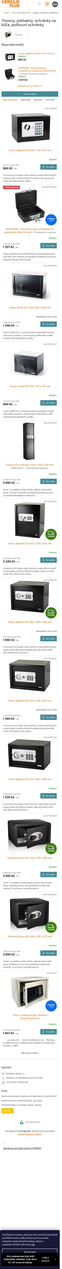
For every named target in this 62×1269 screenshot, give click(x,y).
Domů (6, 12)
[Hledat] (39, 4)
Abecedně (50, 99)
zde (33, 1244)
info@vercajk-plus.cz (15, 1073)
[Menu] (54, 4)
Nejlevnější (26, 99)
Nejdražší (38, 99)
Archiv (7, 1110)
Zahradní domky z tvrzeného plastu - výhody (21, 1105)
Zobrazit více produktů (28, 86)
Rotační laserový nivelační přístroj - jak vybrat (22, 1100)
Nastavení (30, 1252)
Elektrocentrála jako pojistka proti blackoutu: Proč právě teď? (29, 1096)
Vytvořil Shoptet (32, 1122)
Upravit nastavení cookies (30, 1134)
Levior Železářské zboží (20, 12)
